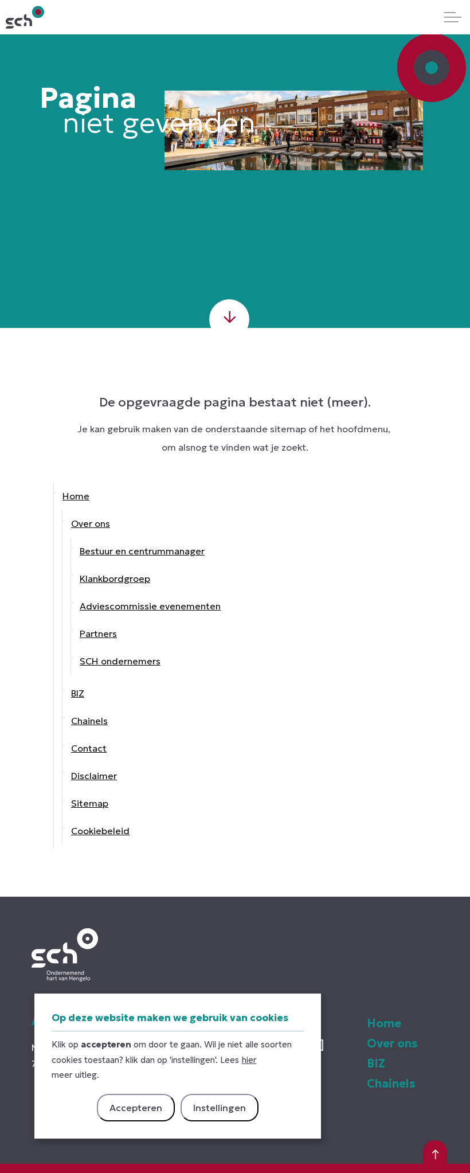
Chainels (89, 720)
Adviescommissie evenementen (150, 606)
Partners (98, 633)
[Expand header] (453, 17)
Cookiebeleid (100, 830)
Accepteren (135, 1107)
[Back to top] (435, 1153)
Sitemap (89, 803)
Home (75, 496)
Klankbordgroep (115, 578)
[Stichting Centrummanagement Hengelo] (25, 17)
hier (249, 1059)
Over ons (90, 523)
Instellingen (219, 1107)
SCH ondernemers (120, 661)
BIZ (77, 693)
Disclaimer (94, 775)
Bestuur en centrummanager (142, 551)
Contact (89, 748)
